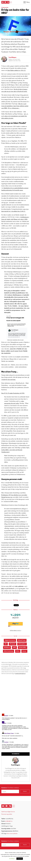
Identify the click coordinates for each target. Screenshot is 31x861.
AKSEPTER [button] (19, 858)
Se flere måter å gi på (15, 630)
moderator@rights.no (20, 673)
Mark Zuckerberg (9, 651)
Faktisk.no (7, 647)
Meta (18, 651)
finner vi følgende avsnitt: (19, 268)
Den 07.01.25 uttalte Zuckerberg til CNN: (13, 393)
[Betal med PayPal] (15, 623)
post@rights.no (8, 821)
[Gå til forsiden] (8, 806)
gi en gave (22, 588)
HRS (15, 647)
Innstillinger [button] (12, 858)
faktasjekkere (22, 644)
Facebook (13, 644)
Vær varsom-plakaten (12, 833)
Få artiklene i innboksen (10, 787)
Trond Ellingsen (12, 57)
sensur (24, 651)
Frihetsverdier (4, 7)
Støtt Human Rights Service (8, 811)
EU (6, 644)
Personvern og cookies (6, 814)
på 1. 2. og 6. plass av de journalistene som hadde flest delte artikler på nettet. (14, 116)
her (7, 593)
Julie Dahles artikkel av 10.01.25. (16, 70)
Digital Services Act (10, 640)
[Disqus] (15, 694)
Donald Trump (22, 640)
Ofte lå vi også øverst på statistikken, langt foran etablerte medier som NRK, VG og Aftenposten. (14, 106)
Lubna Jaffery (23, 647)
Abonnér (25, 791)
